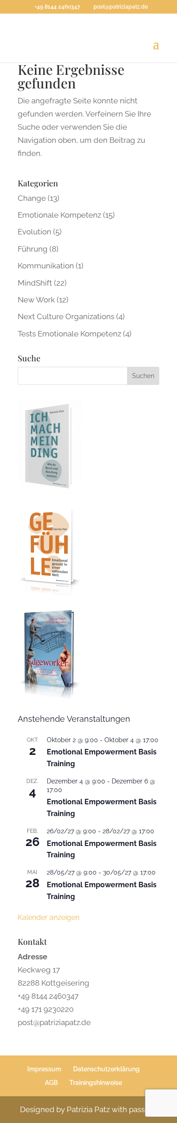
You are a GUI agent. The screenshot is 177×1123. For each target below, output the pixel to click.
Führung (33, 248)
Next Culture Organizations (66, 316)
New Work (36, 299)
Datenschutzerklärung (106, 1069)
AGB (51, 1082)
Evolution (34, 231)
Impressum (44, 1069)
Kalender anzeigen (48, 917)
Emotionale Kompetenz (59, 214)
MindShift (35, 282)
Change (32, 198)
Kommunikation (46, 265)
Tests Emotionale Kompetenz (69, 333)
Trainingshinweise (95, 1082)
